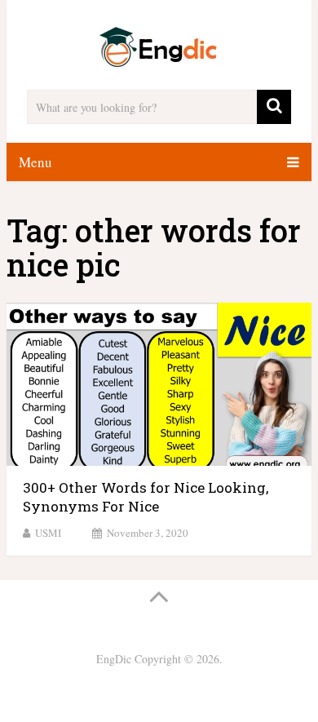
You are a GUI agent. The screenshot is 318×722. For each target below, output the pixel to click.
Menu (35, 162)
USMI (48, 532)
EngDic (113, 659)
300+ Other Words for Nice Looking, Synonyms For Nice (145, 497)
